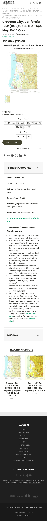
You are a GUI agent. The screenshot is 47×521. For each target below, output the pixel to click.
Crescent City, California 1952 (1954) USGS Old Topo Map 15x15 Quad (35, 387)
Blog (23, 442)
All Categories (23, 433)
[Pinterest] (25, 155)
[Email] (8, 155)
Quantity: (23, 132)
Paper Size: (23, 119)
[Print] (12, 155)
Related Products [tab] (21, 349)
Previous (2, 366)
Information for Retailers (23, 461)
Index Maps (24, 448)
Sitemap (23, 458)
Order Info (23, 451)
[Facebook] (4, 155)
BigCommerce (27, 513)
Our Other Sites (23, 445)
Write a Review (8, 37)
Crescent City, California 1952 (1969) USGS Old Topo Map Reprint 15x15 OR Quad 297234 (12, 389)
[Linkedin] (20, 155)
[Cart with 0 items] (40, 3)
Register (27, 454)
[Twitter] (16, 155)
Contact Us (23, 439)
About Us (23, 436)
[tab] (23, 168)
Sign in (18, 454)
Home (24, 429)
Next (44, 366)
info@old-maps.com (33, 483)
